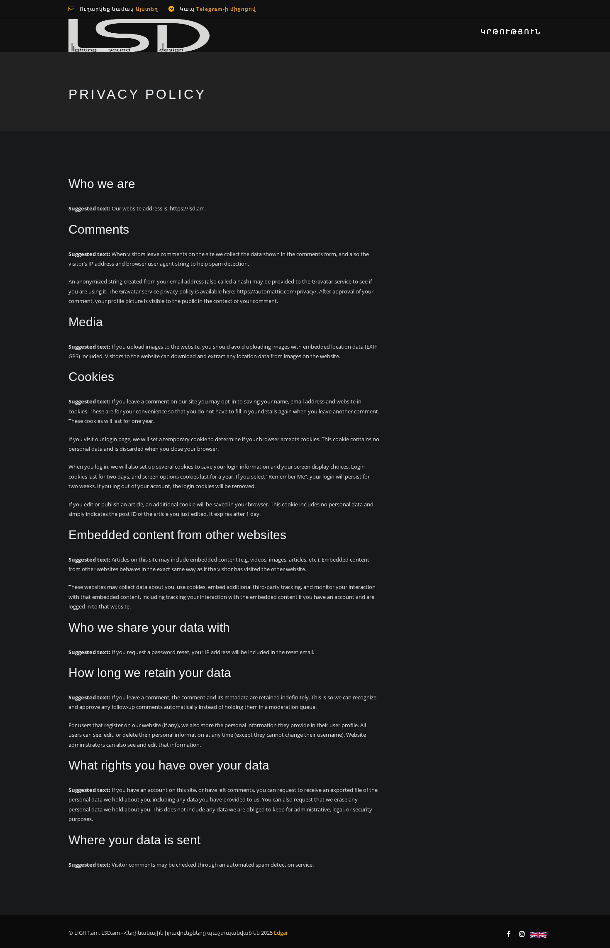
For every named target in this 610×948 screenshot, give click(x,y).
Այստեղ (146, 8)
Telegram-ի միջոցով (226, 8)
